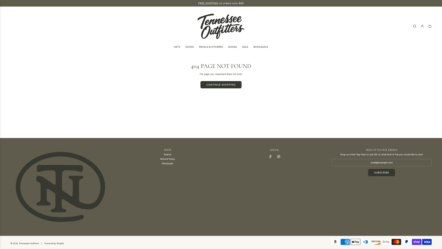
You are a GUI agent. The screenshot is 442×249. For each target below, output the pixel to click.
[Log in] (422, 26)
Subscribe (381, 172)
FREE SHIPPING (208, 3)
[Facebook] (270, 156)
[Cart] (430, 26)
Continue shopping (221, 84)
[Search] (415, 26)
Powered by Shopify (54, 243)
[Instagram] (278, 156)
